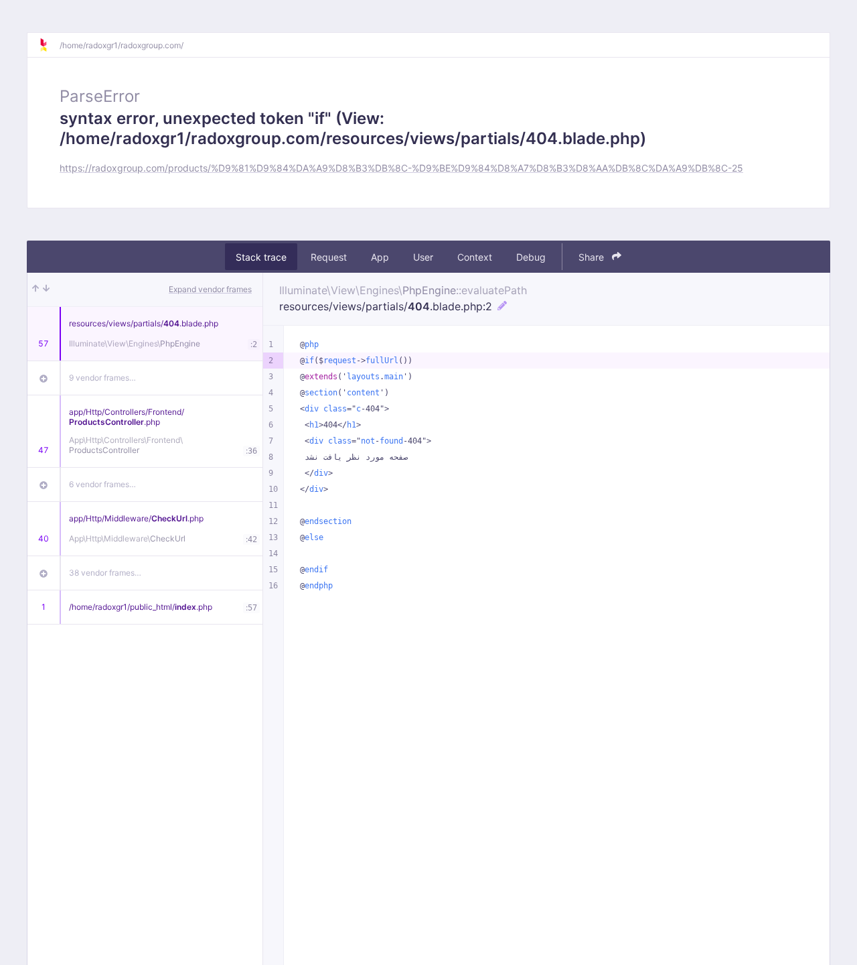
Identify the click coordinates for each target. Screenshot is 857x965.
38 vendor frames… (105, 573)
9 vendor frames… (102, 378)
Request (329, 257)
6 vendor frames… (102, 484)
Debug (531, 257)
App (380, 257)
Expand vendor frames (210, 289)
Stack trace (261, 257)
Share (592, 257)
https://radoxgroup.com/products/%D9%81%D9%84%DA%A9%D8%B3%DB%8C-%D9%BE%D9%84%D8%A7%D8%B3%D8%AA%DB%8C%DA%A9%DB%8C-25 (401, 168)
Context (474, 257)
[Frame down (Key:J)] (46, 289)
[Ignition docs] (49, 45)
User (423, 257)
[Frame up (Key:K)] (35, 289)
